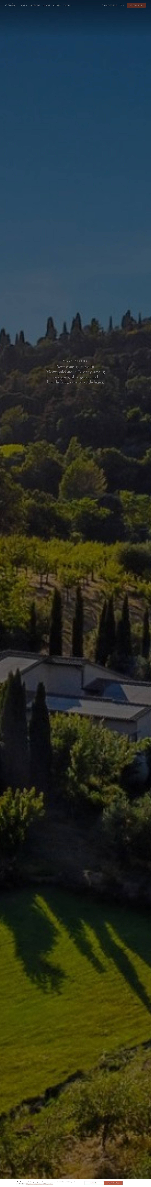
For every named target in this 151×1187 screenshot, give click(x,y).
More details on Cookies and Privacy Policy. (39, 1184)
